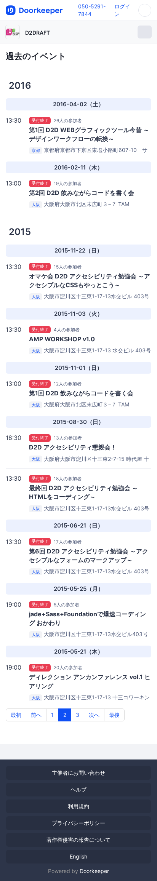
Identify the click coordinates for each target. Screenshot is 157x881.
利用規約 (78, 806)
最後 (114, 715)
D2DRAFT (37, 32)
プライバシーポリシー (78, 823)
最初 (16, 715)
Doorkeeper (94, 871)
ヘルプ (78, 789)
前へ (36, 715)
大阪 (36, 204)
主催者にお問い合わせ (78, 772)
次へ (94, 715)
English (78, 856)
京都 (36, 150)
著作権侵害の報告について (78, 839)
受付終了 (40, 120)
